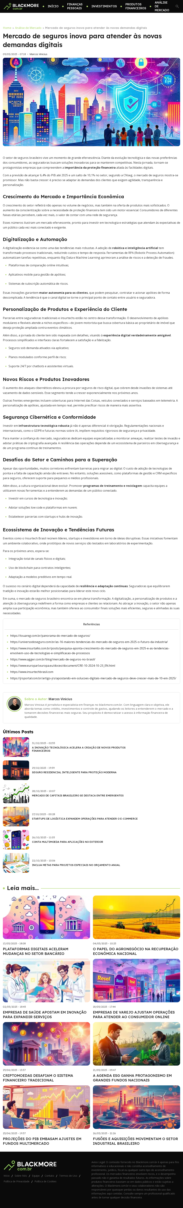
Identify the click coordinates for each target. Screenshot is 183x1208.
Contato (49, 1175)
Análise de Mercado (28, 28)
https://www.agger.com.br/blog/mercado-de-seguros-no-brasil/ (52, 659)
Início (7, 1175)
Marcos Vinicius (38, 54)
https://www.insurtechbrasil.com (31, 672)
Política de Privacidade (16, 1181)
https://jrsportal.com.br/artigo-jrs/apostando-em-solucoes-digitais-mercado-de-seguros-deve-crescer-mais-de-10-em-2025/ (93, 678)
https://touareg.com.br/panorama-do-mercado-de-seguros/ (50, 636)
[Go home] (21, 6)
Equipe (36, 1175)
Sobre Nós (21, 1175)
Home (7, 28)
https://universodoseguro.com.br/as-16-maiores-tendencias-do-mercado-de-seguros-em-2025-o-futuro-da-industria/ (89, 642)
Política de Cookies (45, 1181)
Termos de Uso (68, 1175)
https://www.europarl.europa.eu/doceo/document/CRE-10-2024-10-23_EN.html (62, 666)
